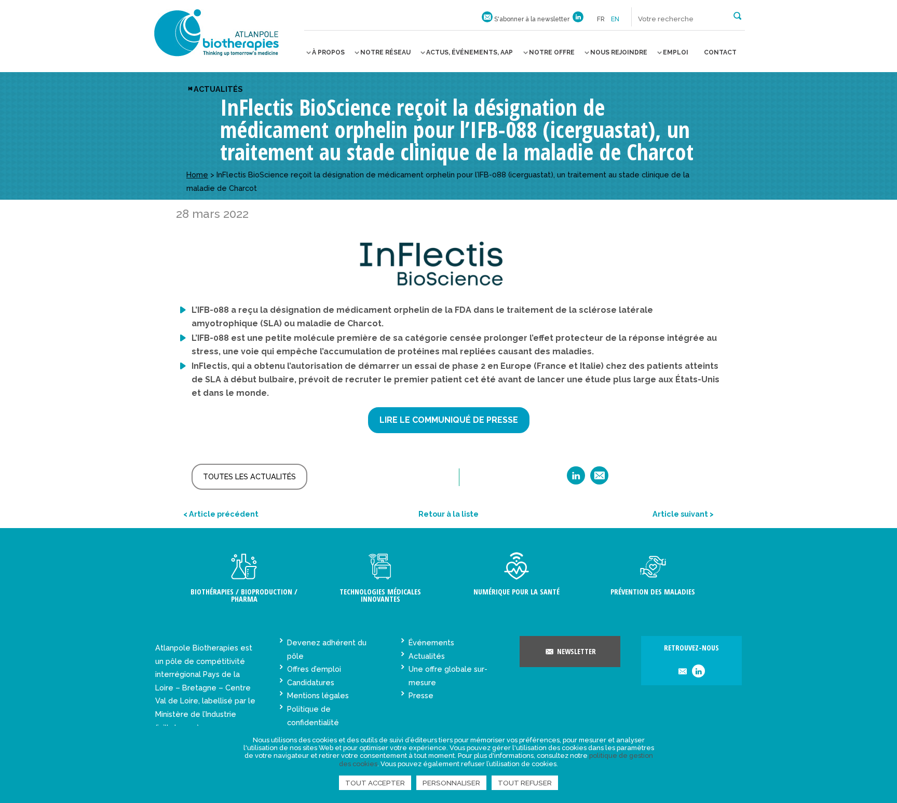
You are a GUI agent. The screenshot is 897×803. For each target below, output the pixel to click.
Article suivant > (683, 513)
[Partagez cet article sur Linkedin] (576, 479)
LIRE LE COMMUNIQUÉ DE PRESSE (448, 420)
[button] (737, 15)
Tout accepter (375, 783)
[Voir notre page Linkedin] (578, 19)
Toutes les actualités (249, 476)
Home (197, 174)
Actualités (218, 89)
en (615, 19)
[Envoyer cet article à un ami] (599, 479)
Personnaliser (451, 783)
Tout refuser (525, 783)
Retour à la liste (448, 513)
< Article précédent (221, 513)
